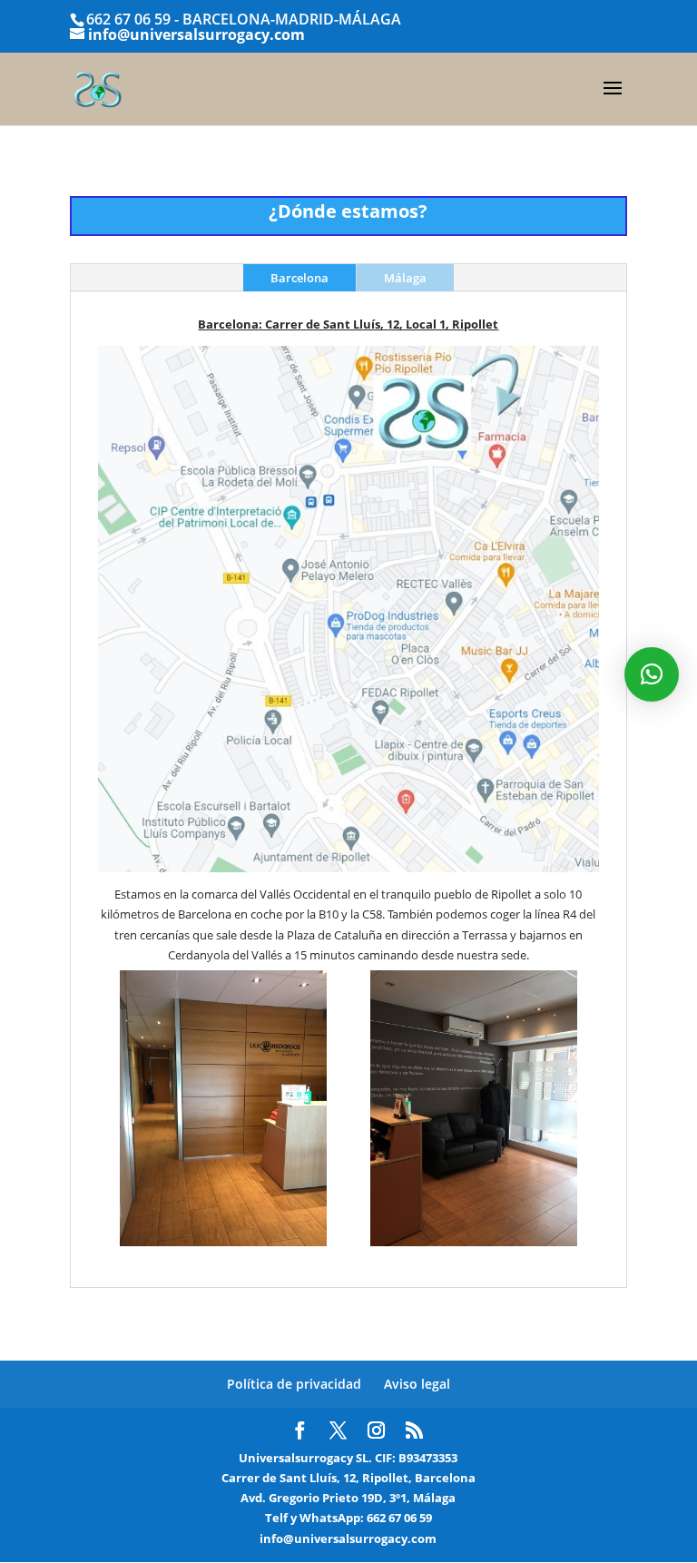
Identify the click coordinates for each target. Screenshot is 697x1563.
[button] (651, 674)
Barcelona (299, 278)
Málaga (405, 278)
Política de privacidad (294, 1383)
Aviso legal (417, 1383)
